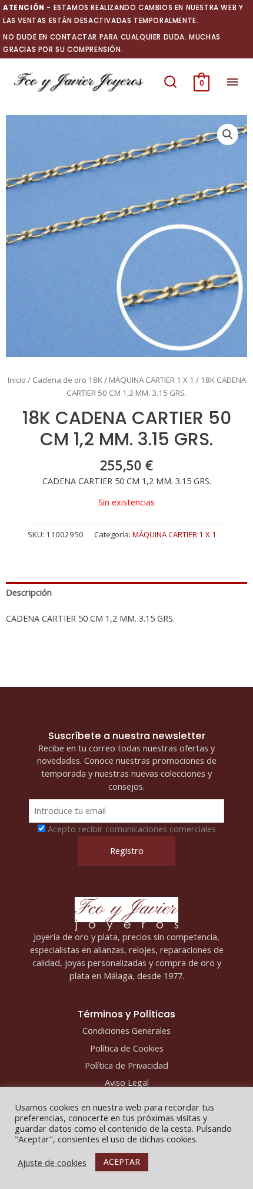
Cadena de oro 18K (67, 380)
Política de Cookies (127, 1048)
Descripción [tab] (29, 592)
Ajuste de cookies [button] (52, 1162)
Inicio (17, 380)
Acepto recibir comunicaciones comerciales (132, 829)
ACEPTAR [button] (122, 1161)
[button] (170, 82)
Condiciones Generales (126, 1030)
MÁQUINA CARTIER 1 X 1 (151, 380)
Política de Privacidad (126, 1065)
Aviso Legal (127, 1082)
